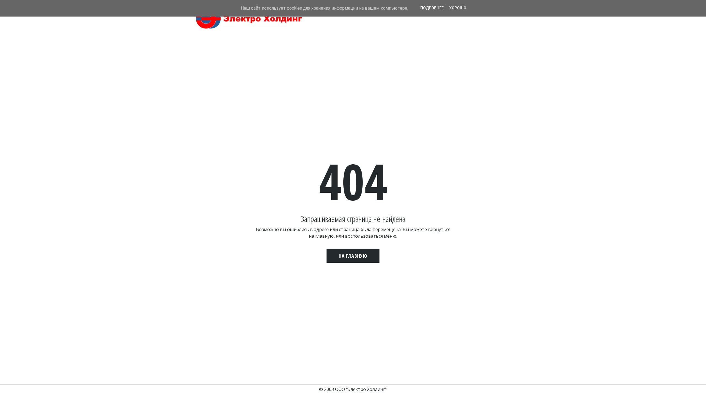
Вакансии (480, 27)
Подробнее (432, 8)
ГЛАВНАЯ (390, 27)
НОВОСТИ (429, 27)
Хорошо (457, 8)
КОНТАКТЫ (454, 27)
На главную (353, 256)
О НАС (409, 27)
